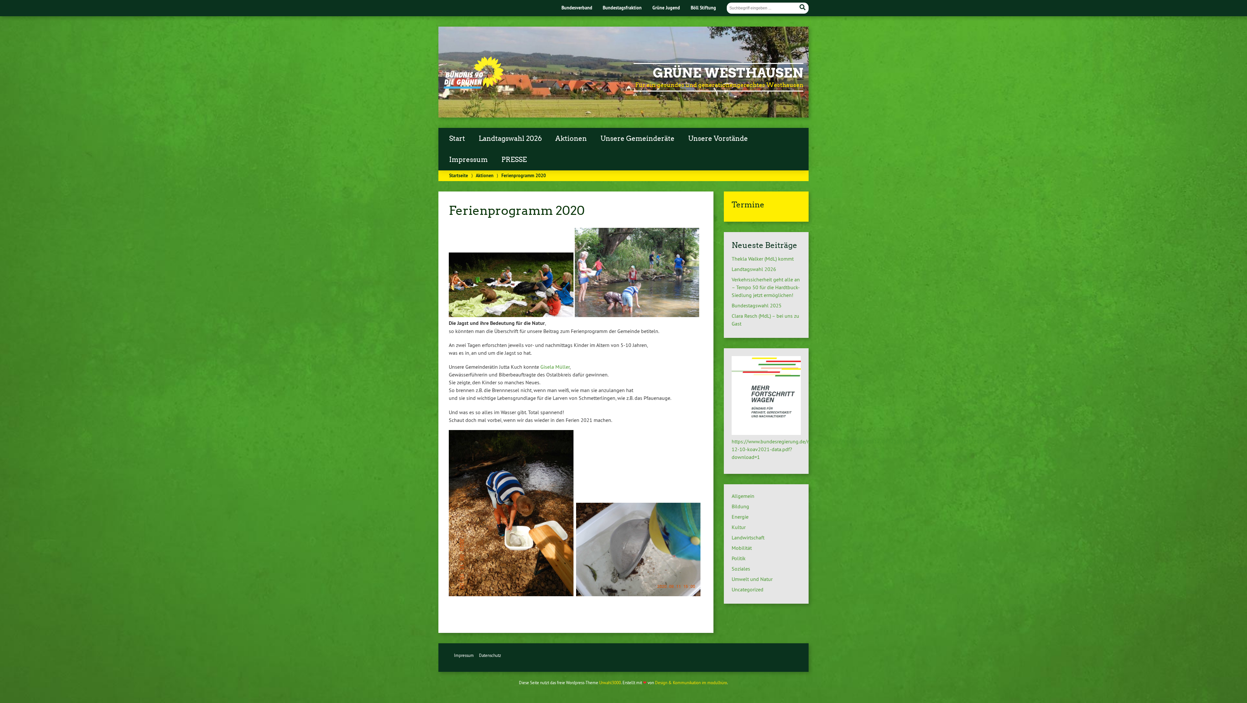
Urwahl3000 (610, 682)
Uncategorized (747, 589)
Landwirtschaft (748, 537)
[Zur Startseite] (474, 86)
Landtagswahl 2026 (510, 138)
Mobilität (742, 548)
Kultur (739, 527)
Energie (740, 516)
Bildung (740, 506)
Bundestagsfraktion (622, 8)
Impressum (468, 159)
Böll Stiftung (703, 8)
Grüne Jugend (666, 8)
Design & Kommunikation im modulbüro (691, 682)
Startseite (458, 175)
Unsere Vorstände (718, 138)
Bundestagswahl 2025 (757, 305)
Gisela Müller (555, 367)
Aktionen (571, 138)
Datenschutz (490, 655)
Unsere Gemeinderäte (637, 138)
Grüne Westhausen (728, 73)
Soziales (741, 568)
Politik (739, 558)
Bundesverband (576, 8)
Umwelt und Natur (752, 579)
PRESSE (514, 159)
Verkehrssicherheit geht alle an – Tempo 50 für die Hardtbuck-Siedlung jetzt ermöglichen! (766, 287)
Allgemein (743, 496)
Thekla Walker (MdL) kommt (763, 258)
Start (457, 138)
